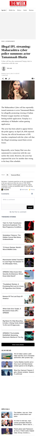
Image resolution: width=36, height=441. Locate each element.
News (3, 41)
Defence (19, 10)
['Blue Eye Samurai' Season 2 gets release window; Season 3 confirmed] (6, 372)
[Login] (31, 5)
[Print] (6, 78)
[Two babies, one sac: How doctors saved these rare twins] (6, 415)
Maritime (31, 10)
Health (25, 10)
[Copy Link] (9, 78)
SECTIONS (2, 4)
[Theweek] (18, 3)
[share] (2, 78)
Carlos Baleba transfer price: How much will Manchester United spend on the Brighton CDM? (24, 365)
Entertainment (10, 41)
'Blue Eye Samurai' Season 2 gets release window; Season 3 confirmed (24, 372)
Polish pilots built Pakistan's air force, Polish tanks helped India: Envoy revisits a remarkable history (24, 432)
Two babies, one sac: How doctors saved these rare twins (23, 414)
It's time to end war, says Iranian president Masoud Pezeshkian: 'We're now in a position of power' (23, 423)
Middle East (12, 10)
